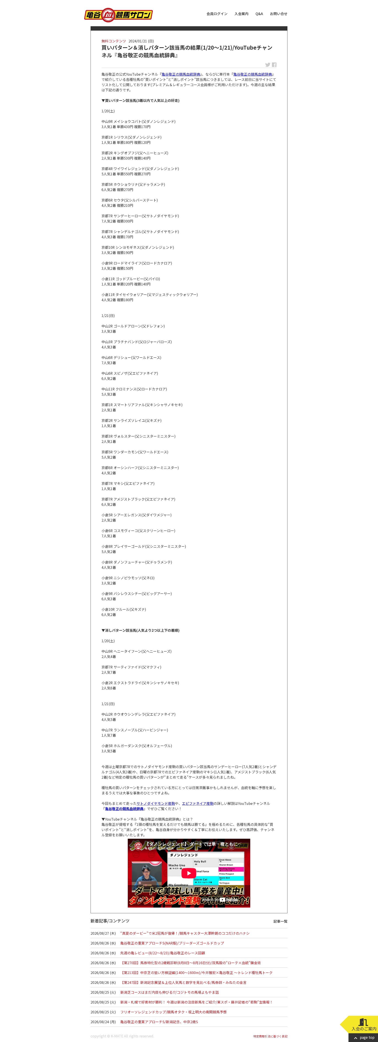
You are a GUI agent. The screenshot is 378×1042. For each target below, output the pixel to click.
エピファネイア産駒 (198, 803)
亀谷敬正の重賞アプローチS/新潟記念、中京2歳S (159, 1021)
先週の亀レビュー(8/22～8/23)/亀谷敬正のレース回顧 (162, 952)
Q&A (259, 13)
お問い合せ (278, 13)
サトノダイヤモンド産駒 (155, 803)
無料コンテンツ (114, 40)
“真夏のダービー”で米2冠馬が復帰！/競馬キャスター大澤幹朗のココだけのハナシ (185, 933)
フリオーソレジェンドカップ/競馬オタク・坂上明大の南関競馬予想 (173, 1011)
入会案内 (241, 13)
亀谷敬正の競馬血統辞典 (181, 74)
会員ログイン (217, 13)
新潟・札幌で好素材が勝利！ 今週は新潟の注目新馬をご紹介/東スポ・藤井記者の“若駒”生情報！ (196, 1002)
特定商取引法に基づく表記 (270, 1036)
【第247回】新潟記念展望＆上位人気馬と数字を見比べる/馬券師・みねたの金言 (183, 982)
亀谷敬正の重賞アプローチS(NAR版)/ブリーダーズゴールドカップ (172, 943)
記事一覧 (280, 921)
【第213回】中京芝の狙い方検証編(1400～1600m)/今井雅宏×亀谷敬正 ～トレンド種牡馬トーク (196, 972)
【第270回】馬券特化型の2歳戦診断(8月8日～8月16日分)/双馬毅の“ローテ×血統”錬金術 (190, 962)
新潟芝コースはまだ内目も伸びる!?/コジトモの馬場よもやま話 (169, 992)
